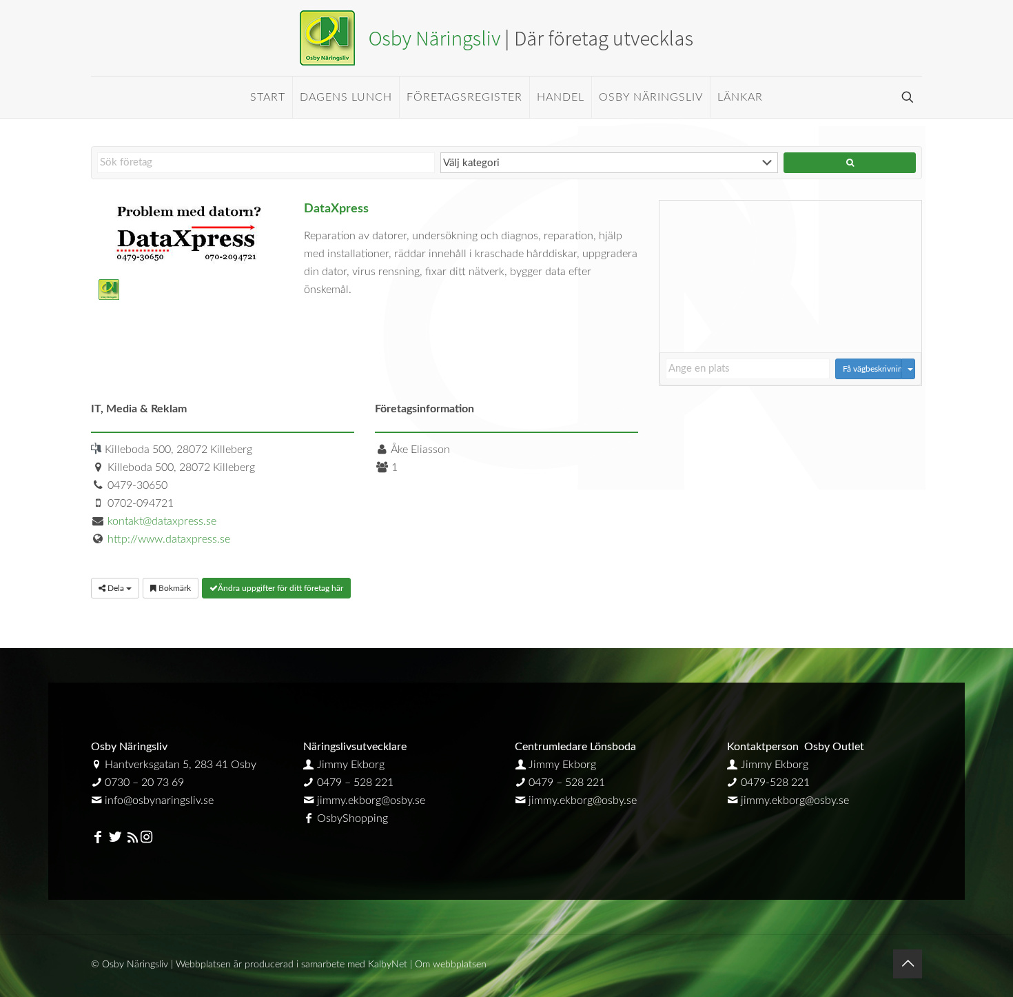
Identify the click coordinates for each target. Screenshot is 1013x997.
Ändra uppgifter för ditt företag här (280, 588)
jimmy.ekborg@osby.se (371, 800)
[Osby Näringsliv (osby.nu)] (506, 38)
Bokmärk (173, 588)
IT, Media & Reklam (139, 408)
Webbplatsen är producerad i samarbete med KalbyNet (291, 964)
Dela (115, 588)
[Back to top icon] (907, 963)
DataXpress (336, 208)
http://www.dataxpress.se (169, 539)
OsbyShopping (352, 818)
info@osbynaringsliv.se (159, 800)
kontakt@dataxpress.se (162, 521)
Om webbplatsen (451, 964)
